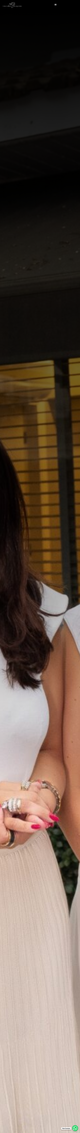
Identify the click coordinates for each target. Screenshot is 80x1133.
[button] (55, 4)
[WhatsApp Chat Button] (75, 1128)
